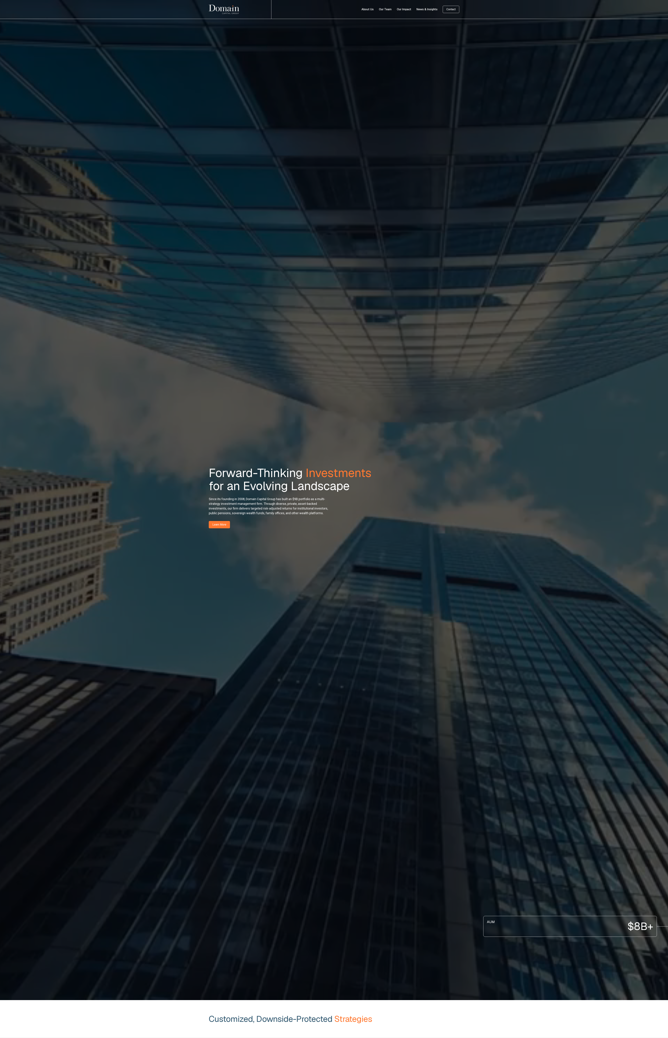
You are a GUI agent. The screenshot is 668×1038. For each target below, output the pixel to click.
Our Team (385, 9)
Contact (451, 9)
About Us (367, 9)
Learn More (219, 524)
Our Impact (404, 9)
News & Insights (427, 9)
